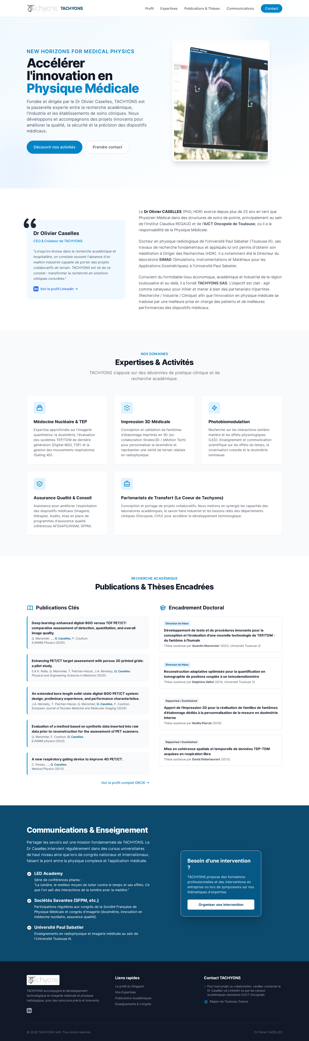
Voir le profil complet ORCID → (125, 783)
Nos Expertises (125, 992)
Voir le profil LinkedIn (57, 289)
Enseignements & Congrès (133, 1004)
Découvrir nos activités (54, 147)
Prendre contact (107, 147)
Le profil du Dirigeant (129, 986)
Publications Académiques (133, 998)
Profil (149, 8)
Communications (240, 8)
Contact (271, 8)
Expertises (169, 8)
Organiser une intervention (221, 904)
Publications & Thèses (202, 8)
